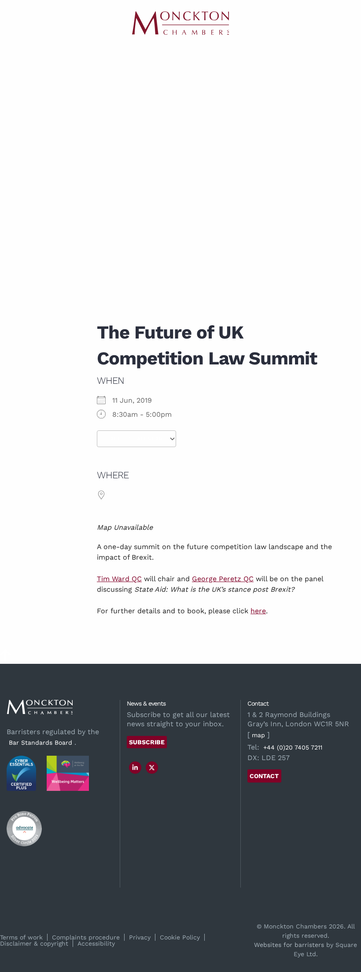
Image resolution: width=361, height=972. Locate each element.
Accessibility (96, 943)
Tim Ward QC (119, 579)
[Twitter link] (152, 767)
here (258, 611)
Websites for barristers (289, 944)
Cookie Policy (180, 937)
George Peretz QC (223, 579)
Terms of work (21, 937)
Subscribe (147, 742)
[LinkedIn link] (135, 767)
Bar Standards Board (40, 742)
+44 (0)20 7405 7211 (292, 747)
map (258, 735)
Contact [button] (264, 775)
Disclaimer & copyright (34, 943)
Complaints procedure (86, 937)
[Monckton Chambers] (180, 23)
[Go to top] (5, 658)
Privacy (140, 937)
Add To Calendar (136, 439)
